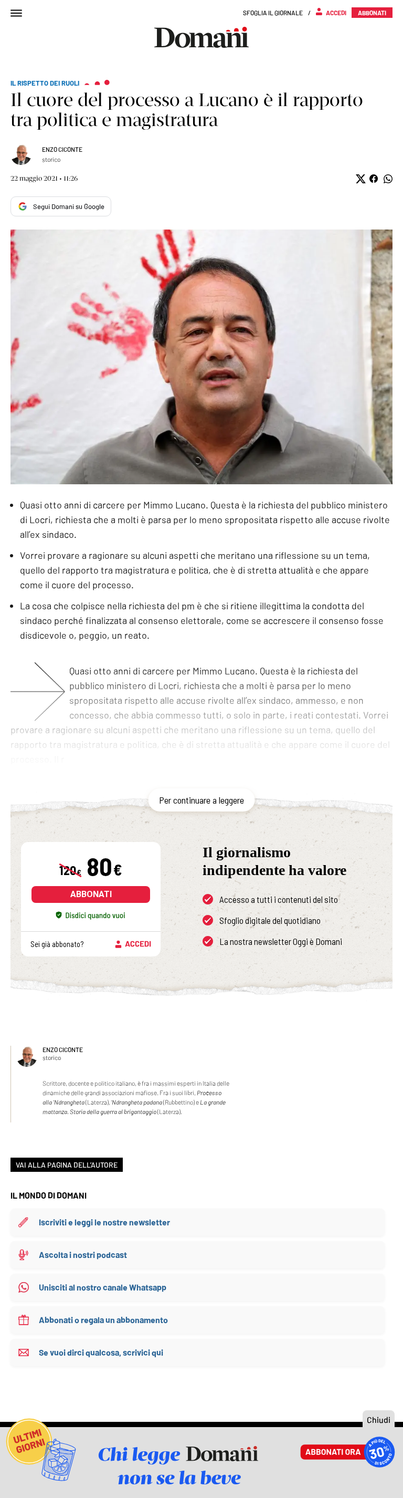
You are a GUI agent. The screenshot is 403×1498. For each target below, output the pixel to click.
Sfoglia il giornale (273, 12)
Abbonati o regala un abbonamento (103, 1320)
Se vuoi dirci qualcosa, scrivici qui (101, 1352)
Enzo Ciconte (62, 149)
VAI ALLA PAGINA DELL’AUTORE (67, 1164)
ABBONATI (91, 894)
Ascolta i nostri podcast (83, 1255)
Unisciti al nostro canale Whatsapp (102, 1287)
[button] (359, 178)
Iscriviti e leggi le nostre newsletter (104, 1222)
